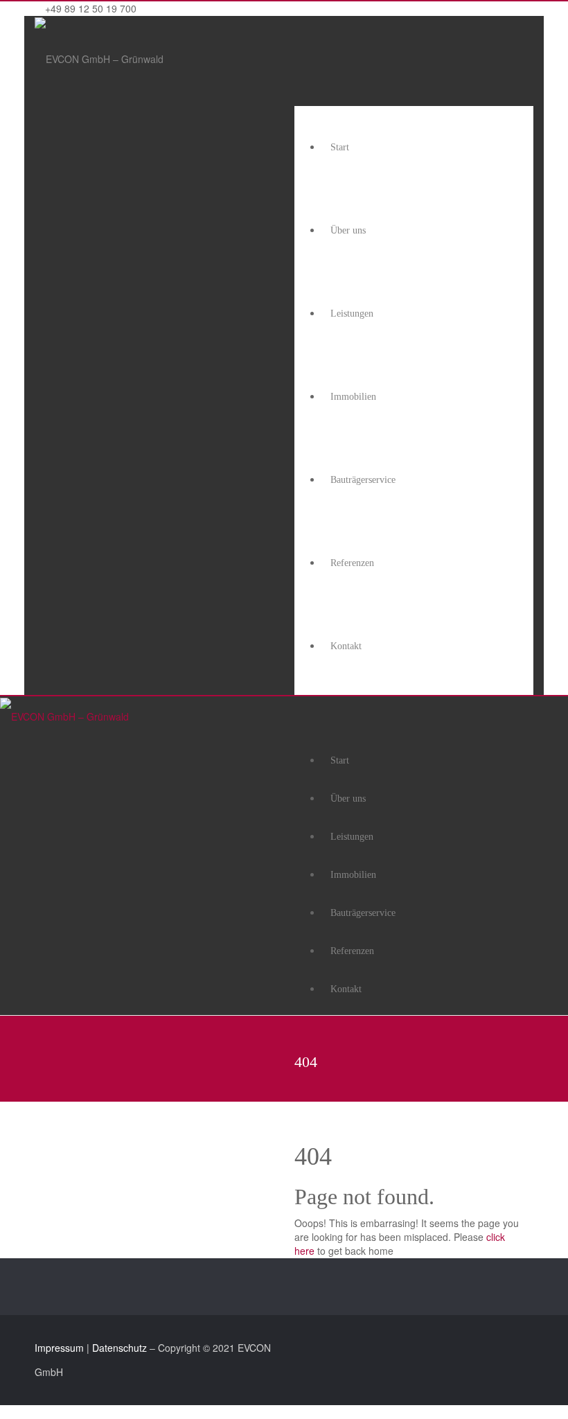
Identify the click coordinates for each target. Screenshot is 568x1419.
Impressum (59, 1348)
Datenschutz (119, 1348)
